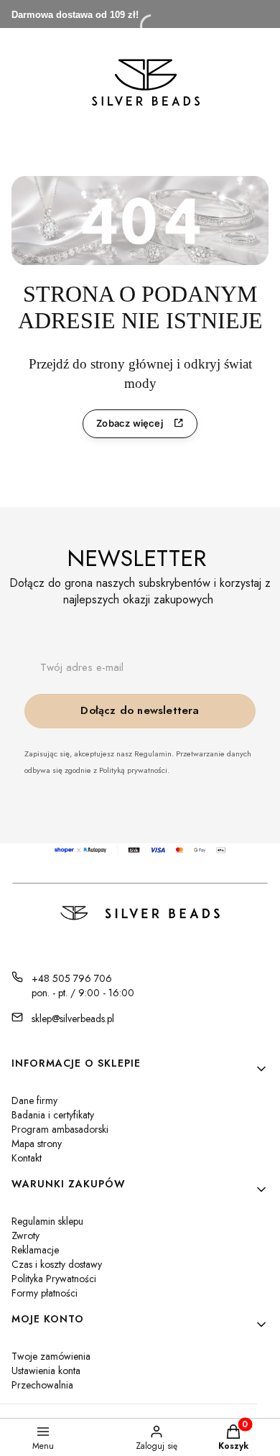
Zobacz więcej (129, 423)
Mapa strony (36, 1143)
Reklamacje (35, 1250)
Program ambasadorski (59, 1129)
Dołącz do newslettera (139, 710)
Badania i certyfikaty (52, 1115)
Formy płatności (44, 1293)
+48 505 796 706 (72, 978)
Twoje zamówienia (50, 1356)
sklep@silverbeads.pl (73, 1018)
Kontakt (26, 1158)
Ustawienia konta (45, 1370)
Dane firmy (34, 1100)
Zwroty (25, 1235)
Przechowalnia (42, 1385)
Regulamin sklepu (47, 1221)
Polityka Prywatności (53, 1278)
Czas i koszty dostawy (56, 1264)
